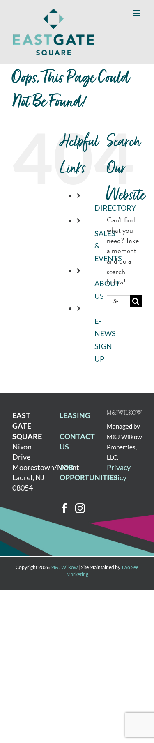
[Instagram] (80, 508)
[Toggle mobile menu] (137, 13)
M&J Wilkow (64, 567)
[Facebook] (64, 508)
